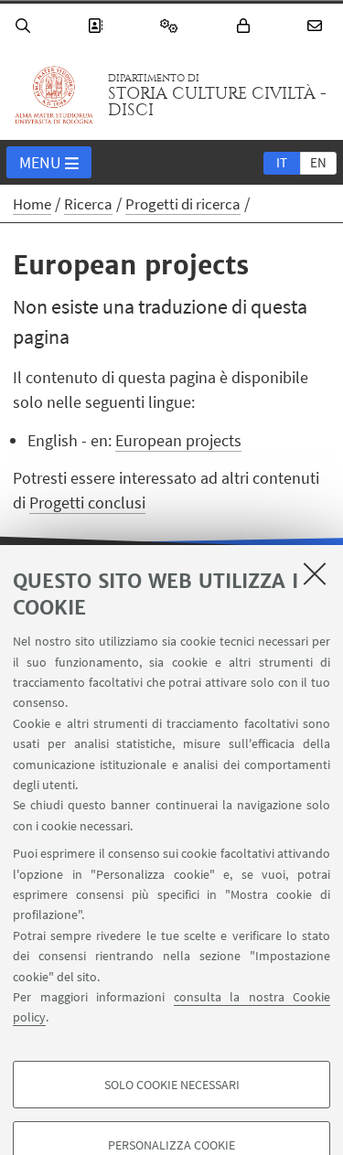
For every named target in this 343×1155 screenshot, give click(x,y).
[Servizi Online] (172, 26)
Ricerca (88, 204)
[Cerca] (26, 26)
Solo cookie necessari (172, 1084)
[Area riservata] (246, 26)
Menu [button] (40, 162)
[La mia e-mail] (317, 26)
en (318, 162)
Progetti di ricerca (183, 204)
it (281, 162)
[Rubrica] (98, 26)
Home (32, 204)
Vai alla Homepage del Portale (54, 95)
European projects (178, 440)
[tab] (281, 162)
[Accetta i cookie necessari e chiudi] (314, 573)
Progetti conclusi (87, 502)
